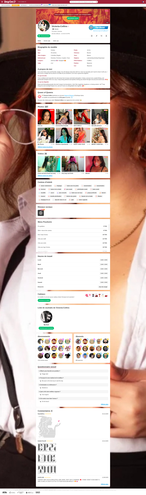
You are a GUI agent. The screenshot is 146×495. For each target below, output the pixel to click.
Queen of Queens (69, 95)
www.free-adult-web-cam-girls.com (22, 489)
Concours (45, 5)
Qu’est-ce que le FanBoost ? (100, 30)
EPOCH (46, 489)
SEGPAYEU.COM (52, 489)
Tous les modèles (6, 5)
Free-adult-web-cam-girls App (59, 5)
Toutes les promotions (35, 5)
